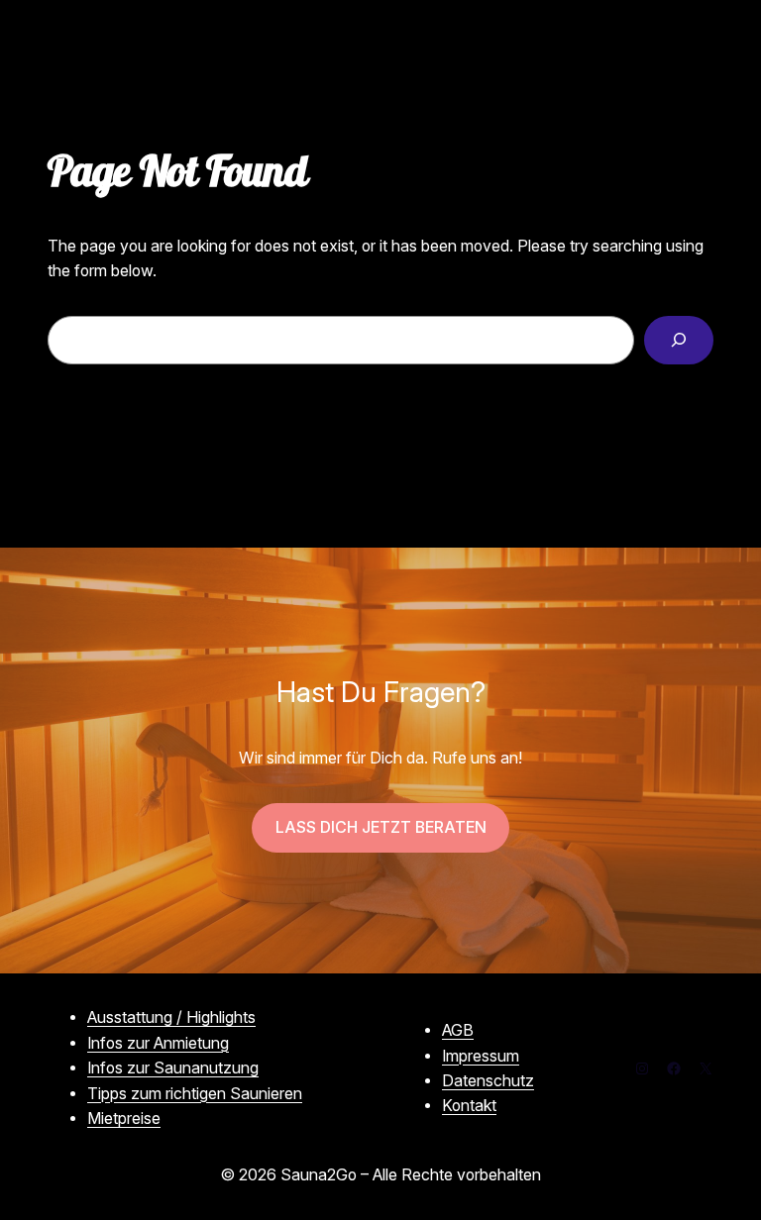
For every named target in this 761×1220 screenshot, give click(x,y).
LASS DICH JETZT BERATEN (381, 827)
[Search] (678, 340)
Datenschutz (488, 1080)
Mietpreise (124, 1118)
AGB (458, 1030)
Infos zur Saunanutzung (173, 1068)
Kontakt (469, 1105)
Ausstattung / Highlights (171, 1017)
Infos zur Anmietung (158, 1043)
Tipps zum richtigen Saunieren (194, 1093)
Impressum (480, 1056)
